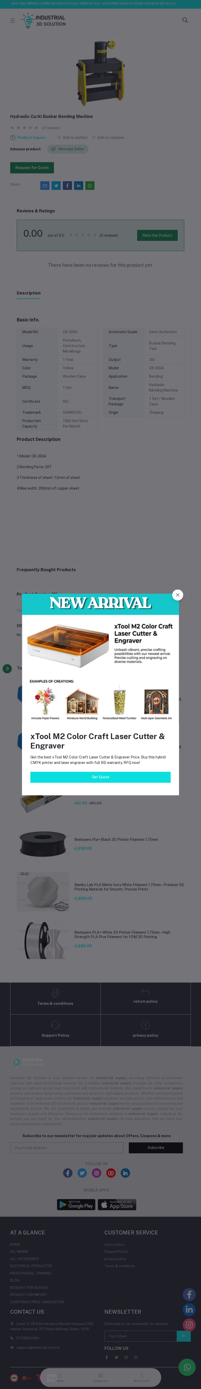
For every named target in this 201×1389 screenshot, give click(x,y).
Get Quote (100, 777)
